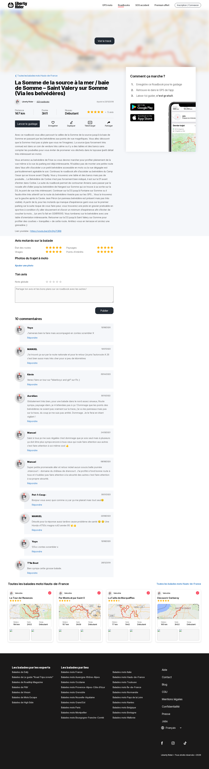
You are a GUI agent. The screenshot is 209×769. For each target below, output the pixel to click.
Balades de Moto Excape (24, 697)
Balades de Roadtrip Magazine (27, 682)
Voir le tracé (104, 40)
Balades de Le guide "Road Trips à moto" (32, 677)
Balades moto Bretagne (124, 713)
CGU (164, 691)
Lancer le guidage (27, 123)
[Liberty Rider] (17, 102)
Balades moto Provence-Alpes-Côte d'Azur (83, 687)
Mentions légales (172, 699)
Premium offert (162, 5)
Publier (104, 310)
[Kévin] (19, 376)
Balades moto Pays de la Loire (128, 697)
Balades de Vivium (21, 692)
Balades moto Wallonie (124, 718)
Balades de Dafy (20, 672)
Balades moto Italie (122, 672)
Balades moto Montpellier (74, 713)
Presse (166, 714)
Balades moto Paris (70, 707)
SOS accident (142, 5)
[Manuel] (19, 434)
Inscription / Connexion (188, 5)
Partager (109, 125)
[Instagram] (173, 743)
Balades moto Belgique (124, 707)
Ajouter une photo (24, 265)
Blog (164, 684)
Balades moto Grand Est (73, 702)
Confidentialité (170, 706)
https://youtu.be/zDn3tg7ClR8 (45, 231)
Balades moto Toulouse (125, 682)
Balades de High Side (23, 702)
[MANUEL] (19, 351)
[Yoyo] (19, 329)
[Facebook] (162, 743)
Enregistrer (53, 125)
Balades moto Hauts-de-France (129, 677)
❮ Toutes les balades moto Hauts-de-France (36, 75)
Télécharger (90, 125)
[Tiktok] (185, 743)
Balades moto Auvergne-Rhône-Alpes (80, 677)
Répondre (32, 338)
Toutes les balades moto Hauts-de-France (179, 583)
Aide (164, 669)
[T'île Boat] (19, 564)
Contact (167, 677)
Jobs (165, 721)
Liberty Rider (27, 102)
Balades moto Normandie (125, 692)
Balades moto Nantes (123, 702)
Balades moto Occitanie (73, 682)
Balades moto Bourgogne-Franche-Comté (82, 718)
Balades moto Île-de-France (127, 687)
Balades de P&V (20, 687)
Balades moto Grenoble (73, 692)
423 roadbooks (43, 102)
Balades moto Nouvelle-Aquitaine (78, 697)
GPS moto (107, 5)
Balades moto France (71, 672)
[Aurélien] (19, 397)
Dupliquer (71, 125)
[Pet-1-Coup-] (24, 496)
